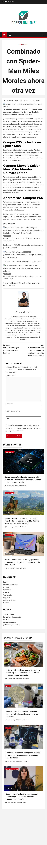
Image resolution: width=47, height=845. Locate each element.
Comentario (11, 375)
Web (7, 418)
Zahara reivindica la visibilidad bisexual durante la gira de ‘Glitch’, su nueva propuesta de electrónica (21, 796)
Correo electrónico (13, 411)
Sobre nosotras (9, 614)
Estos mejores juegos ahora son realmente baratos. (11, 349)
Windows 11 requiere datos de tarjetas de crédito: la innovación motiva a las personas (36, 350)
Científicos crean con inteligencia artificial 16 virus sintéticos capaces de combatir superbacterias (22, 755)
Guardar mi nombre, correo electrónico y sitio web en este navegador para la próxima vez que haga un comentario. (23, 428)
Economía (7, 590)
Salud (8, 645)
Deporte (6, 597)
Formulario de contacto (12, 617)
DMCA (6, 619)
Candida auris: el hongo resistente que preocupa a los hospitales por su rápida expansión (21, 714)
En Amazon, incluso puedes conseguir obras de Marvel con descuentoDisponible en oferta (21, 190)
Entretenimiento (9, 600)
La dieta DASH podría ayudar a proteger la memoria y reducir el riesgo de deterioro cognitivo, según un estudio (22, 672)
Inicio (5, 582)
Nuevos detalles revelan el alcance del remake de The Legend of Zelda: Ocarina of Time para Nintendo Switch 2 (23, 521)
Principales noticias (10, 584)
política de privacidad (11, 625)
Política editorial (9, 622)
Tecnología (23, 44)
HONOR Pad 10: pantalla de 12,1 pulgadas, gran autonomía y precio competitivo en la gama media (22, 562)
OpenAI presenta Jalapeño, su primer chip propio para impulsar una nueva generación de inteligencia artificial (23, 479)
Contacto (6, 603)
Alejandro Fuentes (11, 100)
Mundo (6, 587)
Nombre (9, 404)
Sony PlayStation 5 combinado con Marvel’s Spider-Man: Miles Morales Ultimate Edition (22, 152)
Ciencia (6, 592)
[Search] (43, 35)
